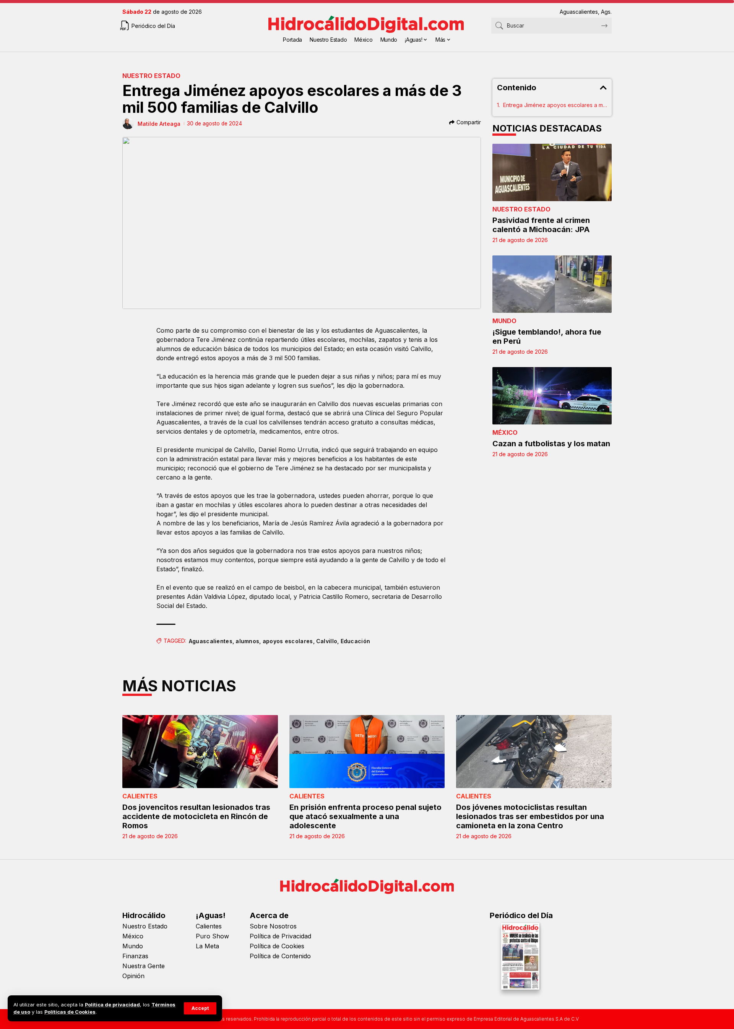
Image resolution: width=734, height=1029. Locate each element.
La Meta (207, 946)
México (505, 432)
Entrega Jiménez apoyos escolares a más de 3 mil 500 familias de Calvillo (555, 105)
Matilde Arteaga (159, 123)
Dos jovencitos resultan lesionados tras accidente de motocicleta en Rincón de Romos (196, 816)
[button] (200, 1008)
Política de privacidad (112, 1005)
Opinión (133, 976)
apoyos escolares (288, 641)
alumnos (247, 641)
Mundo (504, 321)
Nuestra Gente (143, 966)
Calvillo (326, 641)
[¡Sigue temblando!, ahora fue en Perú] (552, 284)
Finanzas (135, 956)
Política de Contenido (280, 956)
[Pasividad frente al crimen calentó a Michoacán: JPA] (552, 172)
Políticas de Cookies (70, 1012)
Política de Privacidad (280, 936)
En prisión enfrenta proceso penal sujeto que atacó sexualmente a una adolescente (365, 816)
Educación (355, 641)
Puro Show (212, 936)
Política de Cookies (277, 946)
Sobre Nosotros (273, 926)
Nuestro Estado (151, 76)
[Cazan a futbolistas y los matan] (552, 395)
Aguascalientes (210, 641)
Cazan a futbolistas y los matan (551, 443)
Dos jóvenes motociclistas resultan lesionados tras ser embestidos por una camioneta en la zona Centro (530, 816)
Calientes (140, 796)
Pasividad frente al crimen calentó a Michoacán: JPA (541, 225)
